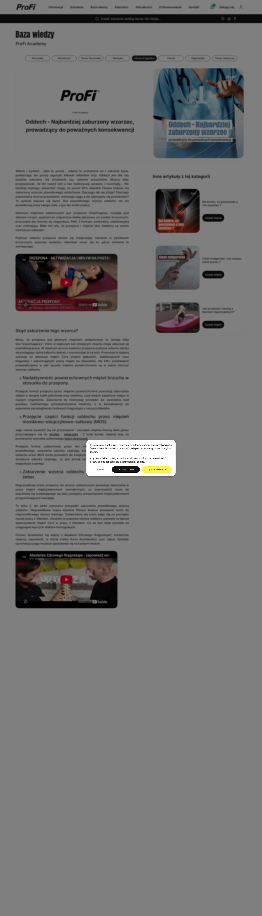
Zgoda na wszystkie (156, 469)
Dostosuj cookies (126, 469)
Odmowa (100, 469)
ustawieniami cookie (133, 461)
